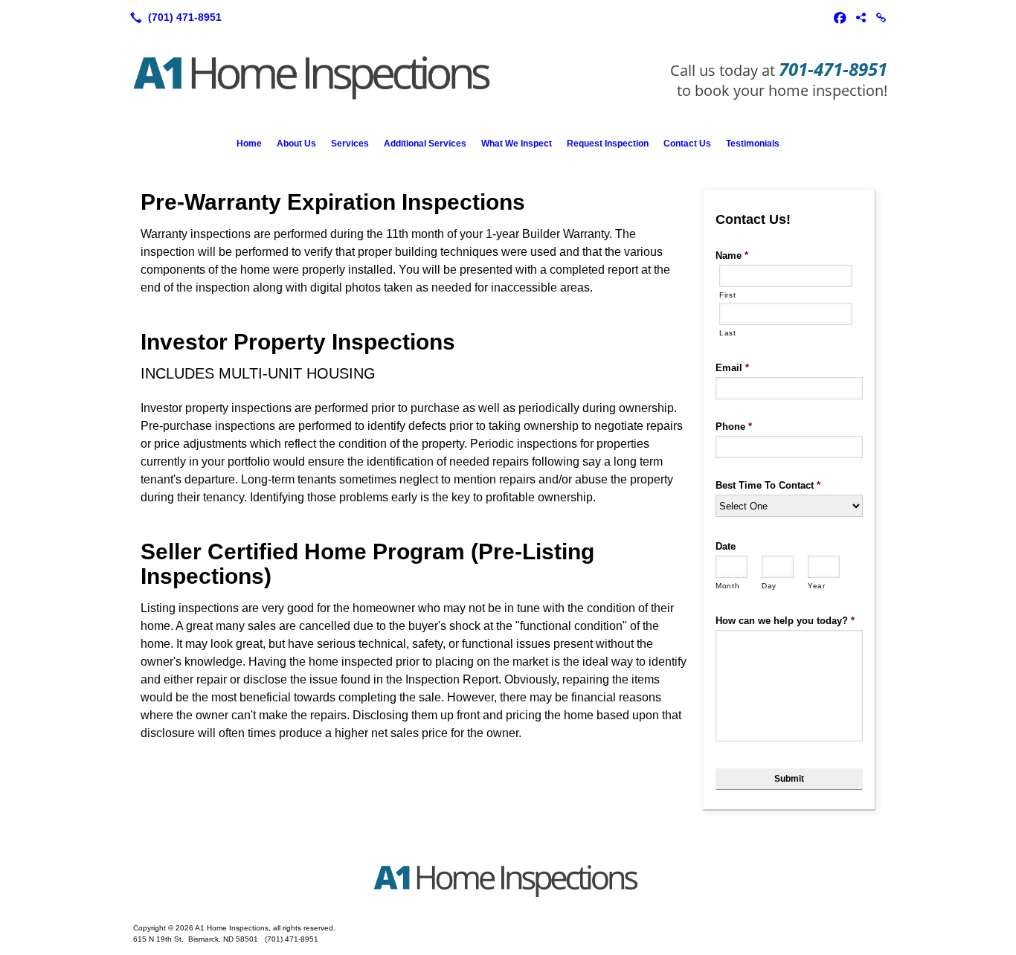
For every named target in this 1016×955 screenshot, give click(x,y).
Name (732, 255)
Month (727, 586)
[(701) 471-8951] (173, 17)
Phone (734, 426)
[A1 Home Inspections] (508, 882)
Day (769, 586)
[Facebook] (839, 17)
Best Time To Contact (768, 485)
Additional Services (425, 143)
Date (726, 546)
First (727, 295)
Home (249, 143)
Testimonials (752, 143)
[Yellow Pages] (881, 17)
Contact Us (687, 143)
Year (817, 586)
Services (350, 143)
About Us (296, 143)
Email (732, 368)
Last (727, 333)
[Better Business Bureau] (860, 17)
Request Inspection (608, 143)
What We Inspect (516, 143)
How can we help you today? (785, 621)
